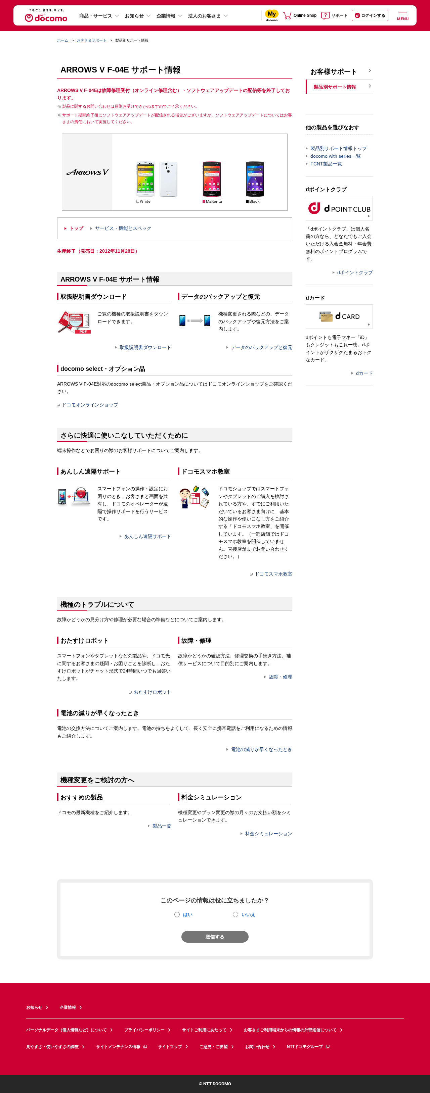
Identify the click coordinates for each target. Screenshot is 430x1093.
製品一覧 (162, 826)
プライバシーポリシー (144, 1030)
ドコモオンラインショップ (90, 404)
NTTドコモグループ (305, 1046)
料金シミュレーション (268, 833)
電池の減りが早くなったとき (261, 749)
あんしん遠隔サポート (147, 536)
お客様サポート (333, 71)
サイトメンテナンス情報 (118, 1046)
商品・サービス (95, 15)
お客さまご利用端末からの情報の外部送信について (290, 1030)
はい (187, 914)
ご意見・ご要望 (214, 1046)
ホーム (62, 40)
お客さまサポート (91, 40)
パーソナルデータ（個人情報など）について (66, 1030)
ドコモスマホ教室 (273, 574)
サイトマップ (170, 1046)
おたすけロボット (152, 692)
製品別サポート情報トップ (338, 148)
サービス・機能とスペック (123, 228)
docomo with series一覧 (335, 156)
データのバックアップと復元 (261, 347)
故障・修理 (280, 677)
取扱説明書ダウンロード (145, 347)
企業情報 (166, 15)
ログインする (373, 15)
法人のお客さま (204, 15)
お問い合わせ (257, 1046)
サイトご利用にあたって (204, 1030)
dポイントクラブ (355, 272)
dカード (364, 373)
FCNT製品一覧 (326, 163)
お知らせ (134, 15)
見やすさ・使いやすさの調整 (52, 1046)
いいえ (249, 914)
